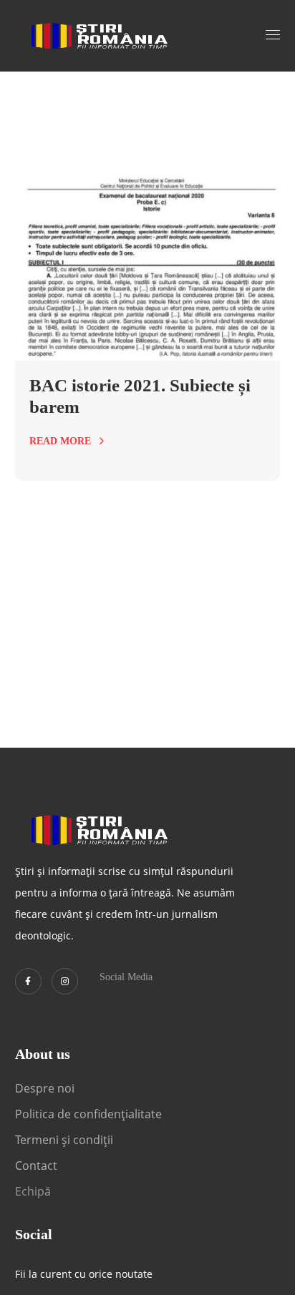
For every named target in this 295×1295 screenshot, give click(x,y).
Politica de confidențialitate (88, 1114)
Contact (37, 1165)
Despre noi (44, 1088)
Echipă (33, 1191)
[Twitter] (28, 981)
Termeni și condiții (64, 1140)
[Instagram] (65, 981)
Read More (60, 441)
